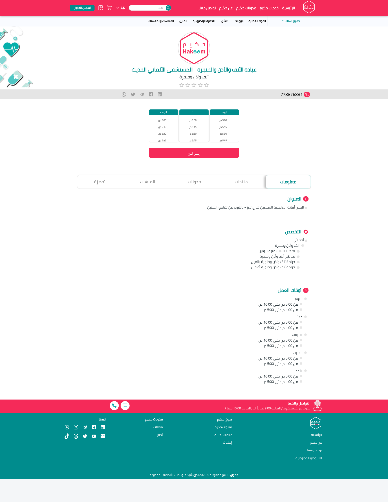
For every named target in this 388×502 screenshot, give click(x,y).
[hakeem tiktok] (67, 436)
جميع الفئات (292, 21)
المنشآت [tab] (147, 182)
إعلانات (227, 442)
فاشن (224, 21)
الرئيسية (288, 8)
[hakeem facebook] (94, 427)
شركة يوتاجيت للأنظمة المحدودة (171, 475)
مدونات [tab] (194, 182)
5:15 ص (223, 127)
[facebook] (151, 94)
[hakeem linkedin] (103, 427)
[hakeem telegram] (85, 427)
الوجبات (239, 21)
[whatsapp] (124, 94)
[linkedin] (160, 94)
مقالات (158, 426)
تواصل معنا (207, 8)
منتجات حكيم (223, 426)
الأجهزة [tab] (101, 182)
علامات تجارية (223, 434)
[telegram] (142, 94)
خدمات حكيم (269, 8)
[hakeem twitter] (85, 436)
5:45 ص (223, 140)
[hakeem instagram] (76, 427)
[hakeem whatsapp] (67, 427)
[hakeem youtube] (94, 436)
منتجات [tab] (241, 182)
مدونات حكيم (246, 8)
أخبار (160, 434)
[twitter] (133, 94)
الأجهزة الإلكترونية (204, 21)
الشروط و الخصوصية (308, 458)
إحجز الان (194, 153)
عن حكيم (226, 8)
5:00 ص (223, 120)
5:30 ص (223, 133)
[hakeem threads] (76, 436)
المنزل (183, 21)
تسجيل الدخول (82, 7)
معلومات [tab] (288, 182)
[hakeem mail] (103, 436)
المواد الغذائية (257, 21)
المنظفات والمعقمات (161, 21)
